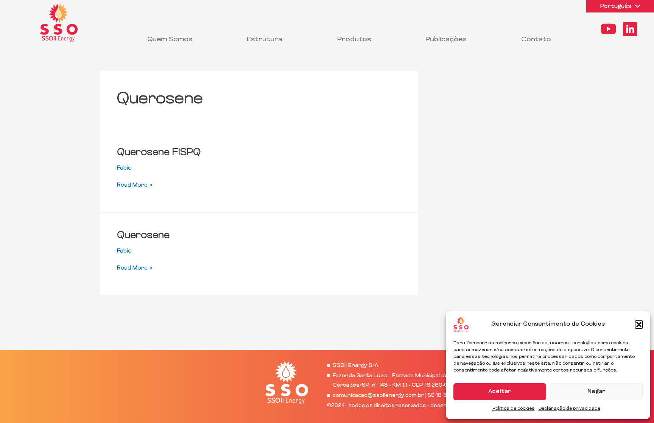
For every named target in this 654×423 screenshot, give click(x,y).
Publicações (445, 39)
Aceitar (500, 392)
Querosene (143, 236)
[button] (639, 324)
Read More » (134, 184)
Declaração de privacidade (569, 408)
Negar (596, 392)
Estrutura (264, 39)
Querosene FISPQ (159, 153)
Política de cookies (513, 408)
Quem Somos (169, 39)
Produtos (354, 39)
